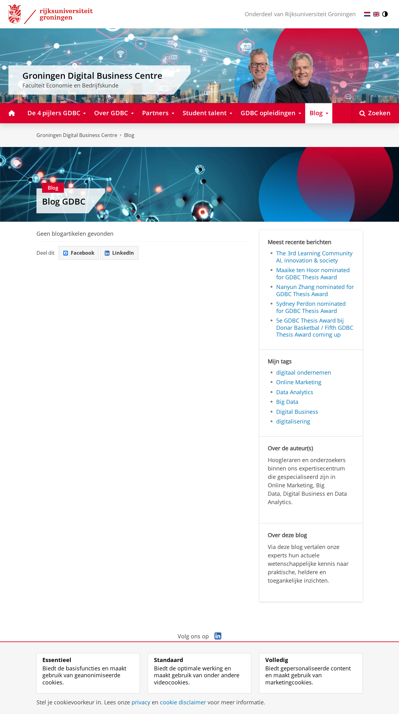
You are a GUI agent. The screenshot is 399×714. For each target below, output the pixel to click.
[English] (376, 14)
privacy (141, 702)
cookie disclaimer (183, 702)
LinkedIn (123, 252)
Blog (129, 135)
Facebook (82, 252)
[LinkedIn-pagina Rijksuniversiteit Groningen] (217, 636)
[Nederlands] (367, 14)
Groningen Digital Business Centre (76, 135)
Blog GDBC (63, 201)
